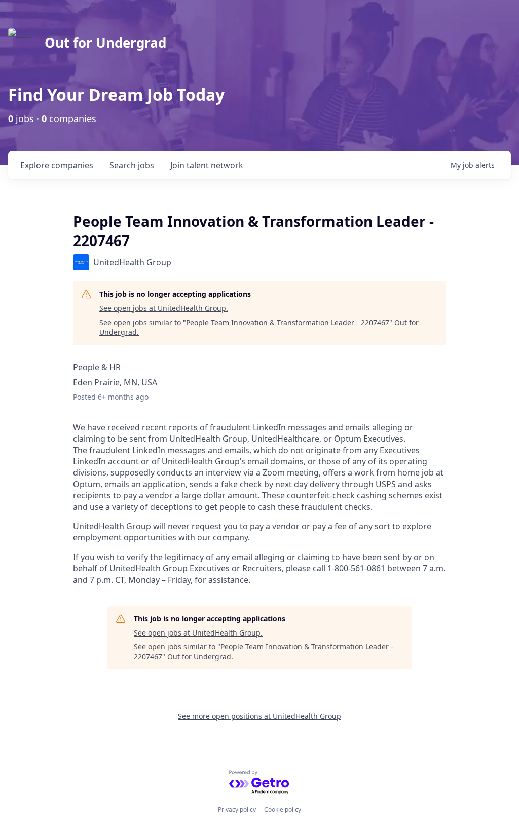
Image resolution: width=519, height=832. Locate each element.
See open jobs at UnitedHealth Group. (163, 308)
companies (56, 165)
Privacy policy (237, 809)
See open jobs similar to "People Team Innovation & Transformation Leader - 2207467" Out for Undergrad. (259, 327)
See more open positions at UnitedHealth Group (259, 716)
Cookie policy (282, 809)
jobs (131, 165)
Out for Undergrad (105, 42)
